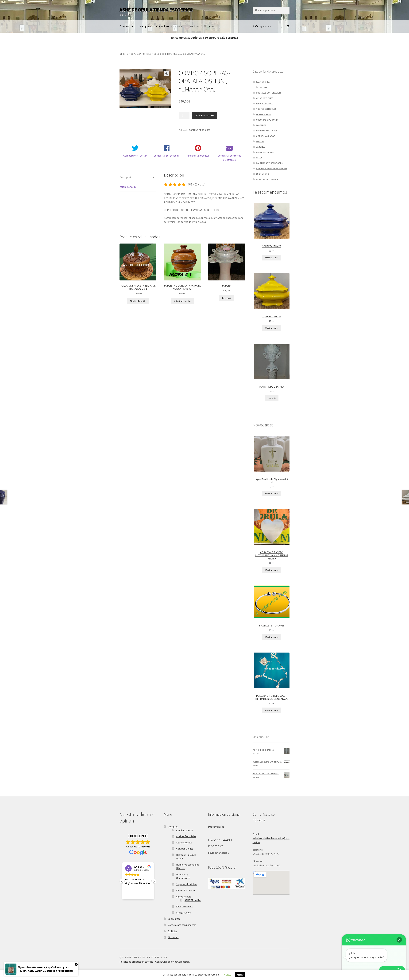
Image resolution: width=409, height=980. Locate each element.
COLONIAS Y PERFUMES (267, 119)
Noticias (194, 26)
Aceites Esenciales (186, 836)
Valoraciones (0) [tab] (128, 186)
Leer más (226, 297)
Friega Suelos (183, 912)
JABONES (260, 146)
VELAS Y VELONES (264, 98)
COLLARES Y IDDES (265, 152)
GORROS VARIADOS (265, 136)
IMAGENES (261, 125)
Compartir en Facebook (166, 155)
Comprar (124, 26)
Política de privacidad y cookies (136, 961)
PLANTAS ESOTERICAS (267, 179)
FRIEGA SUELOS (263, 114)
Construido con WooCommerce (172, 961)
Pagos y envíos (216, 826)
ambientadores (184, 830)
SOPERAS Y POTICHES (141, 53)
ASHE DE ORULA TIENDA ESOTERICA (156, 10)
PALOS (259, 157)
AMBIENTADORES (264, 103)
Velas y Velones (184, 906)
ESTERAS (264, 87)
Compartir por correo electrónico (229, 157)
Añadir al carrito (204, 115)
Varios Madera (183, 896)
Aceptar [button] (240, 974)
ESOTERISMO (262, 173)
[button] (166, 73)
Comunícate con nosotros (170, 26)
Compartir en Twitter (135, 155)
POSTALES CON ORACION (268, 92)
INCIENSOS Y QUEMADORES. (269, 163)
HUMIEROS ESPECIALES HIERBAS (271, 168)
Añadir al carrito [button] (138, 301)
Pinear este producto (197, 155)
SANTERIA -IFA (193, 900)
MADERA (260, 141)
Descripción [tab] (126, 177)
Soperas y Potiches (186, 884)
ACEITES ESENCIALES (266, 108)
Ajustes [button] (227, 974)
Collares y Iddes (184, 848)
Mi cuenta (209, 26)
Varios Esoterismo (186, 890)
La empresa (145, 26)
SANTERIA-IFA (263, 81)
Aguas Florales (184, 842)
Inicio (125, 53)
